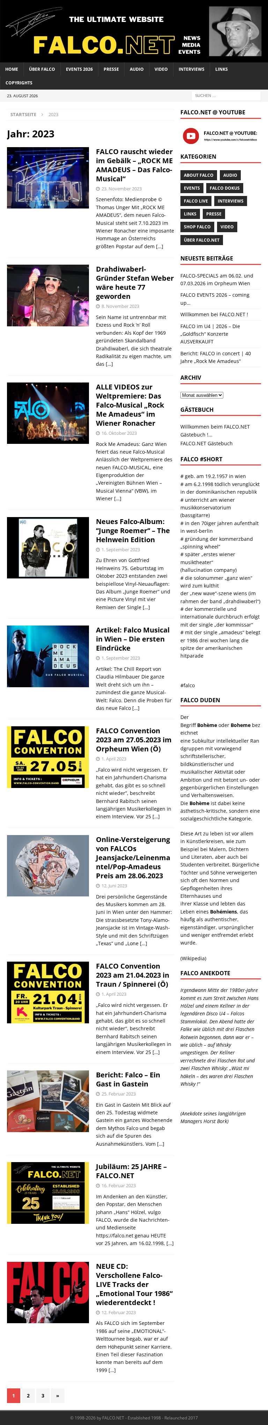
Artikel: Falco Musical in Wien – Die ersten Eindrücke (133, 639)
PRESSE (111, 69)
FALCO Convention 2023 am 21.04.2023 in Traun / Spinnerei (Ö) (132, 975)
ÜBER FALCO (42, 69)
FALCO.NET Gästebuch (206, 443)
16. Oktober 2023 (119, 433)
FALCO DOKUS (225, 188)
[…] (159, 246)
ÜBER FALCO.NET (201, 240)
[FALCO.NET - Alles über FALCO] (134, 58)
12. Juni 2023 (114, 885)
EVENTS (192, 188)
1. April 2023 (114, 759)
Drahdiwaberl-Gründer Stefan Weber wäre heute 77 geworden (135, 282)
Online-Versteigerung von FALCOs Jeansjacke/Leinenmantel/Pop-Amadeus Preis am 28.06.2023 (133, 857)
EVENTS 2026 (79, 69)
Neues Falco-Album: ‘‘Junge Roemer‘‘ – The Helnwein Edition (133, 530)
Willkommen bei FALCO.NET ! (214, 314)
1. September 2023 (121, 549)
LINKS (221, 69)
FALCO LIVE (196, 201)
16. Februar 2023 (119, 1185)
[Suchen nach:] (226, 95)
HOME (11, 69)
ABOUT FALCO (199, 175)
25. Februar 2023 (119, 1094)
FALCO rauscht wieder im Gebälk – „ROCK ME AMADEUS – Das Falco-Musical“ (134, 165)
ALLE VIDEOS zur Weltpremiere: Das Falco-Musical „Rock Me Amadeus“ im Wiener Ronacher (130, 405)
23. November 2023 (122, 188)
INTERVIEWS (191, 69)
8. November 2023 (120, 306)
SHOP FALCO (197, 227)
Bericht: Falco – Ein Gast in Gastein (128, 1079)
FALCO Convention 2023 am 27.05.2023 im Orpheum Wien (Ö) (134, 739)
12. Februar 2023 (119, 1312)
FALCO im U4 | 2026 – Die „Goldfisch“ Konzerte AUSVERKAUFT (210, 334)
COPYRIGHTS (19, 83)
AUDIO (137, 69)
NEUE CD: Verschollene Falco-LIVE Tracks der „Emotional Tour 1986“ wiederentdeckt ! (134, 1284)
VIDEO (161, 69)
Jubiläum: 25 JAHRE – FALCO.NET (131, 1171)
